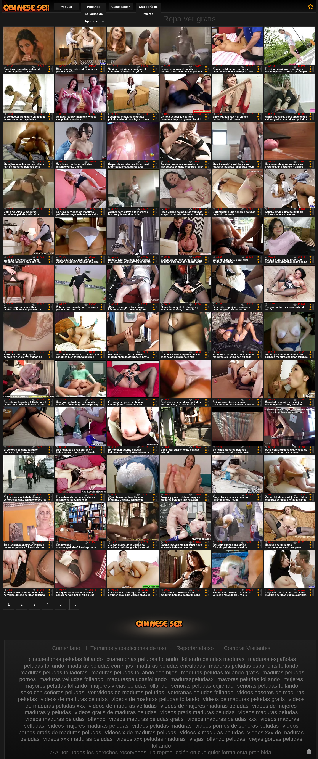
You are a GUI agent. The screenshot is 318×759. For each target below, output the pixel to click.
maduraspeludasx (192, 679)
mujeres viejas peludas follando (129, 686)
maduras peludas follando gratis (220, 672)
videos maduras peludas (268, 712)
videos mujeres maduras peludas (88, 726)
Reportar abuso (195, 648)
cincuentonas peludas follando (66, 659)
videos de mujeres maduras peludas (205, 706)
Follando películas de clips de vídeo (94, 14)
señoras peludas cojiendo (202, 686)
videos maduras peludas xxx (222, 719)
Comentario (66, 648)
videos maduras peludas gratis (146, 719)
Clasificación (121, 6)
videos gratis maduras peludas (197, 712)
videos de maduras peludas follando (155, 699)
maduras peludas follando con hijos (134, 672)
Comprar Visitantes (247, 648)
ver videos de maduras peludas (126, 692)
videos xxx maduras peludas (78, 739)
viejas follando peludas (217, 739)
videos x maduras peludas (212, 732)
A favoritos (310, 6)
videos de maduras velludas (123, 706)
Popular (66, 6)
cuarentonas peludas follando (142, 659)
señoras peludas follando (267, 686)
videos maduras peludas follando (65, 719)
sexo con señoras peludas (52, 692)
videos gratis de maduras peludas (116, 712)
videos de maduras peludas (74, 699)
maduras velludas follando (71, 679)
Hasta (309, 751)
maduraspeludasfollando (137, 679)
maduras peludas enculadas (171, 666)
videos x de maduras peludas (140, 732)
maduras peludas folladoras (54, 672)
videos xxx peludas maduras (151, 739)
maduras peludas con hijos (100, 666)
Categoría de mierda (148, 10)
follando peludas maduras (213, 659)
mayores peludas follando (248, 679)
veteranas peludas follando (200, 692)
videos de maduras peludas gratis (244, 699)
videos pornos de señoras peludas (237, 726)
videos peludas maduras (162, 726)
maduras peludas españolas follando (253, 666)
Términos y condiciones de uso (128, 648)
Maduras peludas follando (26, 7)
